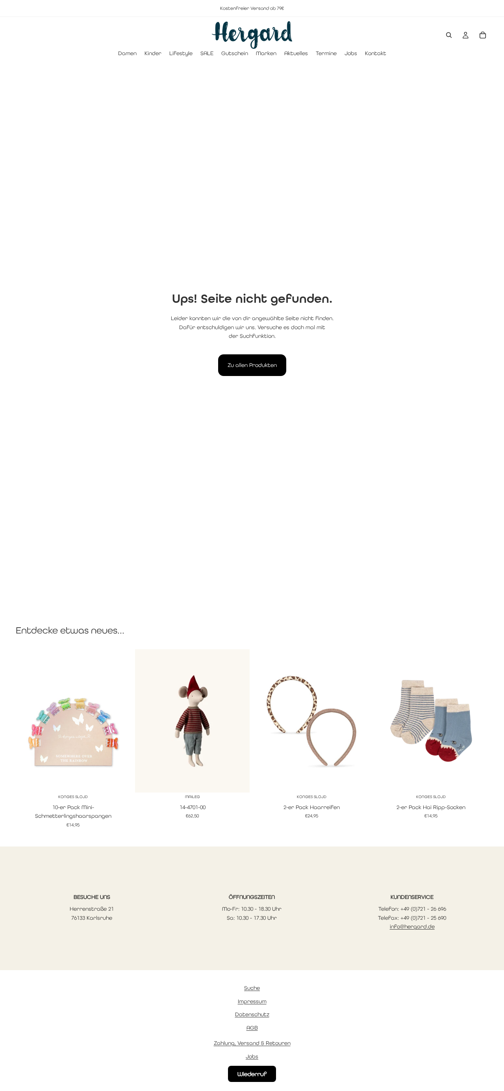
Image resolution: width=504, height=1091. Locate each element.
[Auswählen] (118, 780)
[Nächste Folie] (118, 721)
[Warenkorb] (482, 35)
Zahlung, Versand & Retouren (252, 1043)
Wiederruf (252, 1074)
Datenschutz (252, 1014)
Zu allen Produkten (252, 365)
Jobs (252, 1056)
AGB (252, 1027)
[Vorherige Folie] (27, 721)
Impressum (252, 1001)
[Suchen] (449, 35)
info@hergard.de (412, 926)
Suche (252, 988)
